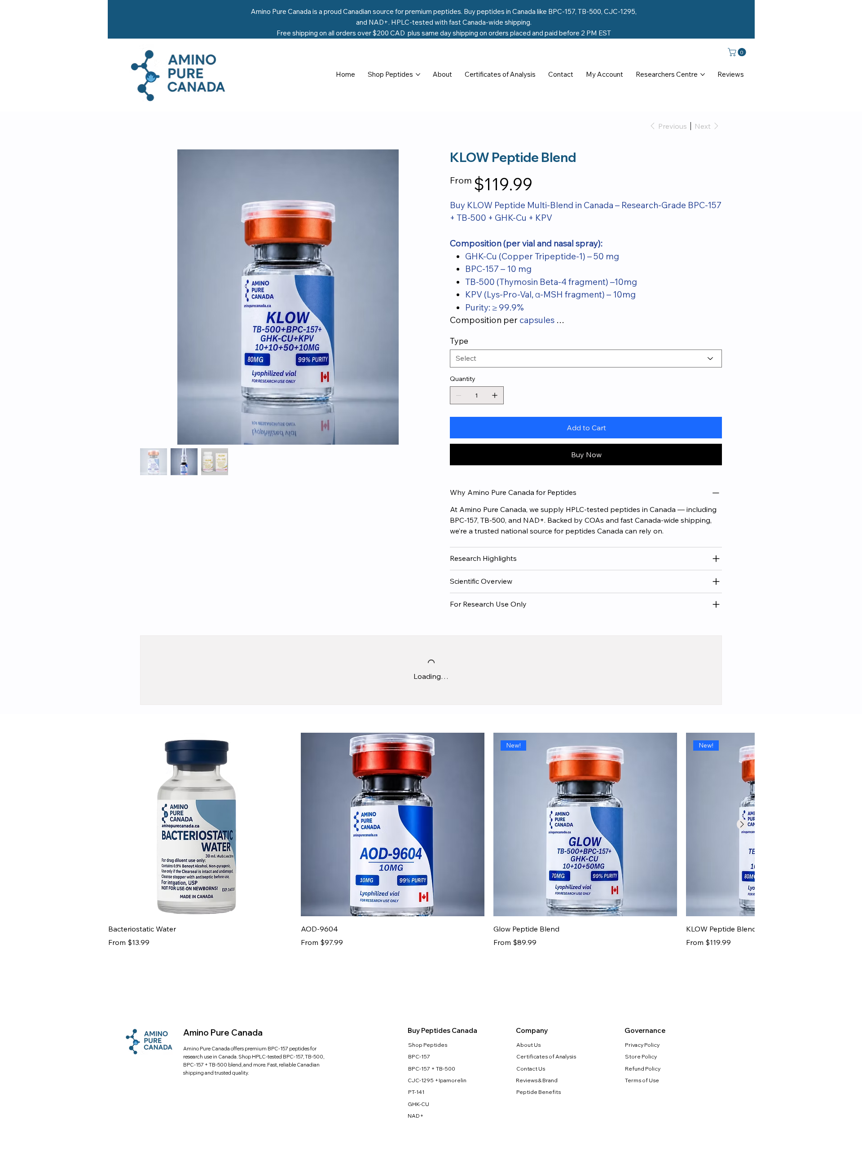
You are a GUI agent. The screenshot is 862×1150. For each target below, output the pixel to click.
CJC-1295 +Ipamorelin (437, 1094)
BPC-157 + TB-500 (431, 1083)
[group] (431, 854)
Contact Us (530, 1083)
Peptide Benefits (538, 1106)
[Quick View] (200, 839)
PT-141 (416, 1106)
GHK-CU (418, 1118)
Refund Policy (642, 1083)
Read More (468, 336)
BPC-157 (419, 1070)
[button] (738, 52)
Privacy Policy (642, 1059)
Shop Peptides (427, 1059)
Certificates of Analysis (546, 1070)
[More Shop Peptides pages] (418, 74)
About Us (528, 1059)
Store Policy (641, 1070)
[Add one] (495, 410)
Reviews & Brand (537, 1094)
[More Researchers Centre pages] (702, 74)
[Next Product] (742, 838)
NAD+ (416, 1130)
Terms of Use (642, 1094)
